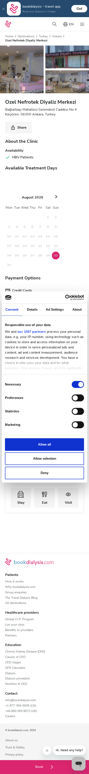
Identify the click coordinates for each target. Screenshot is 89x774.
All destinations (15, 603)
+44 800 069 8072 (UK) (21, 711)
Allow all (44, 444)
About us (11, 740)
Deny (44, 473)
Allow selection (44, 458)
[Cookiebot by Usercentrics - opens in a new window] (65, 297)
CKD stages (13, 662)
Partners (11, 636)
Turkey (43, 36)
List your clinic (14, 625)
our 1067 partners (31, 331)
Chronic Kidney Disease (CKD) (25, 652)
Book (39, 766)
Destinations (26, 36)
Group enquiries (16, 592)
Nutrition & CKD (16, 684)
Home (9, 36)
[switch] (78, 397)
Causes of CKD (15, 657)
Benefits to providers (19, 630)
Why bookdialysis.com (20, 587)
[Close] (3, 8)
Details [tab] (32, 309)
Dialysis (10, 673)
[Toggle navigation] (82, 24)
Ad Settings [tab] (55, 309)
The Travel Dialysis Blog (21, 598)
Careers (10, 716)
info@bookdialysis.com (20, 700)
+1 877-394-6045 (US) (20, 706)
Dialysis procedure (17, 679)
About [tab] (77, 309)
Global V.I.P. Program (19, 619)
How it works (14, 582)
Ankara (57, 36)
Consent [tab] (11, 309)
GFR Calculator (15, 668)
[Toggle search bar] (54, 24)
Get (79, 8)
